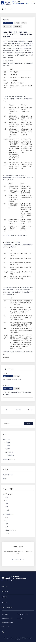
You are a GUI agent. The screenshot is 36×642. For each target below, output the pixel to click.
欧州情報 (24, 23)
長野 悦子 (6, 357)
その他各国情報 (17, 26)
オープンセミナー (8, 494)
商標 (7, 503)
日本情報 (8, 442)
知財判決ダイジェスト (9, 459)
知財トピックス (8, 23)
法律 (7, 506)
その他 (7, 510)
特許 (7, 497)
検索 (28, 423)
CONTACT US (16, 559)
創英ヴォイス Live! (11, 530)
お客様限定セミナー (8, 514)
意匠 (7, 500)
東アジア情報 (7, 26)
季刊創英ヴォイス (8, 474)
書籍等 (5, 478)
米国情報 (17, 23)
